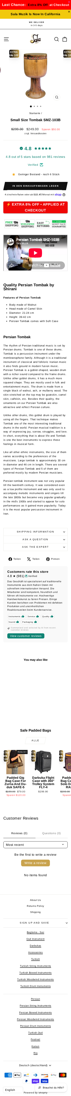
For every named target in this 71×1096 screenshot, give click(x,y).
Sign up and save (34, 922)
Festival (35, 1039)
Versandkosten (38, 133)
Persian (35, 999)
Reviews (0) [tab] (19, 833)
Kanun (35, 1046)
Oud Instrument (35, 939)
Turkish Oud (35, 1032)
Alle (35, 740)
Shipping (35, 912)
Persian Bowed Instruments (35, 1012)
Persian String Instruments (35, 1005)
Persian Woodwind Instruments (35, 1019)
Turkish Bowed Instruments (35, 972)
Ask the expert (35, 547)
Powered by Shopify (36, 1092)
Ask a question (35, 539)
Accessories (35, 952)
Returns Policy (35, 906)
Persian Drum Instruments (35, 1026)
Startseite (35, 113)
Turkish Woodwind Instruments (35, 979)
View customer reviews (26, 635)
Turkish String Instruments (35, 966)
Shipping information (35, 531)
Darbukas (35, 945)
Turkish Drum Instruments (35, 986)
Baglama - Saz (35, 932)
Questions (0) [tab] (51, 833)
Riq (36, 1053)
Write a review (35, 863)
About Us (35, 900)
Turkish (35, 959)
